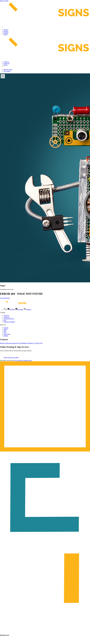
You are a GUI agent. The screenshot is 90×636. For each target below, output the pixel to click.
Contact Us (7, 63)
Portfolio (6, 33)
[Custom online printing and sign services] (8, 356)
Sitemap (6, 335)
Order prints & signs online (11, 357)
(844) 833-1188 (8, 69)
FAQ (5, 332)
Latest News (7, 334)
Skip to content (4, 0)
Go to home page (5, 298)
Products (6, 29)
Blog (5, 331)
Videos (5, 34)
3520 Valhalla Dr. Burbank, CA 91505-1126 (30, 343)
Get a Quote (7, 71)
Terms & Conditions (9, 322)
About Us (6, 62)
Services (6, 31)
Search (5, 65)
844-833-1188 (4, 343)
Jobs (5, 320)
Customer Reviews (9, 318)
